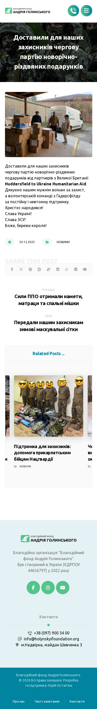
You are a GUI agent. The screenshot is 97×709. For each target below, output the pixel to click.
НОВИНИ (63, 242)
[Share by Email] (85, 269)
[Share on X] (21, 269)
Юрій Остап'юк (60, 685)
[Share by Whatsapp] (66, 269)
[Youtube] (62, 587)
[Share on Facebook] (12, 269)
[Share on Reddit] (39, 269)
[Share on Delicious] (48, 269)
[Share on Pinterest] (30, 269)
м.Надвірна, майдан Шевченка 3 (51, 645)
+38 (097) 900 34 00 (51, 633)
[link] (45, 184)
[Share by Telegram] (75, 269)
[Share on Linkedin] (57, 269)
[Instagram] (48, 587)
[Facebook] (33, 587)
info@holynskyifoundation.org (51, 639)
